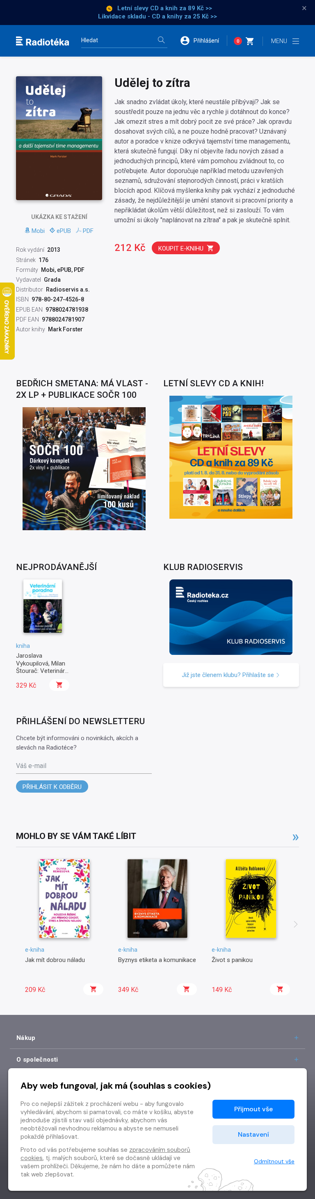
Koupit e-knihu (180, 248)
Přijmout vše (253, 1109)
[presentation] (295, 925)
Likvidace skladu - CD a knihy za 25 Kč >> (157, 16)
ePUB (64, 231)
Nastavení (253, 1134)
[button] (203, 40)
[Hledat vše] (161, 41)
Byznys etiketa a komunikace (157, 960)
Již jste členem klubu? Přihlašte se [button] (229, 675)
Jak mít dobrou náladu (55, 960)
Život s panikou (232, 960)
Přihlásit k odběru (52, 787)
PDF (88, 231)
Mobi (38, 231)
